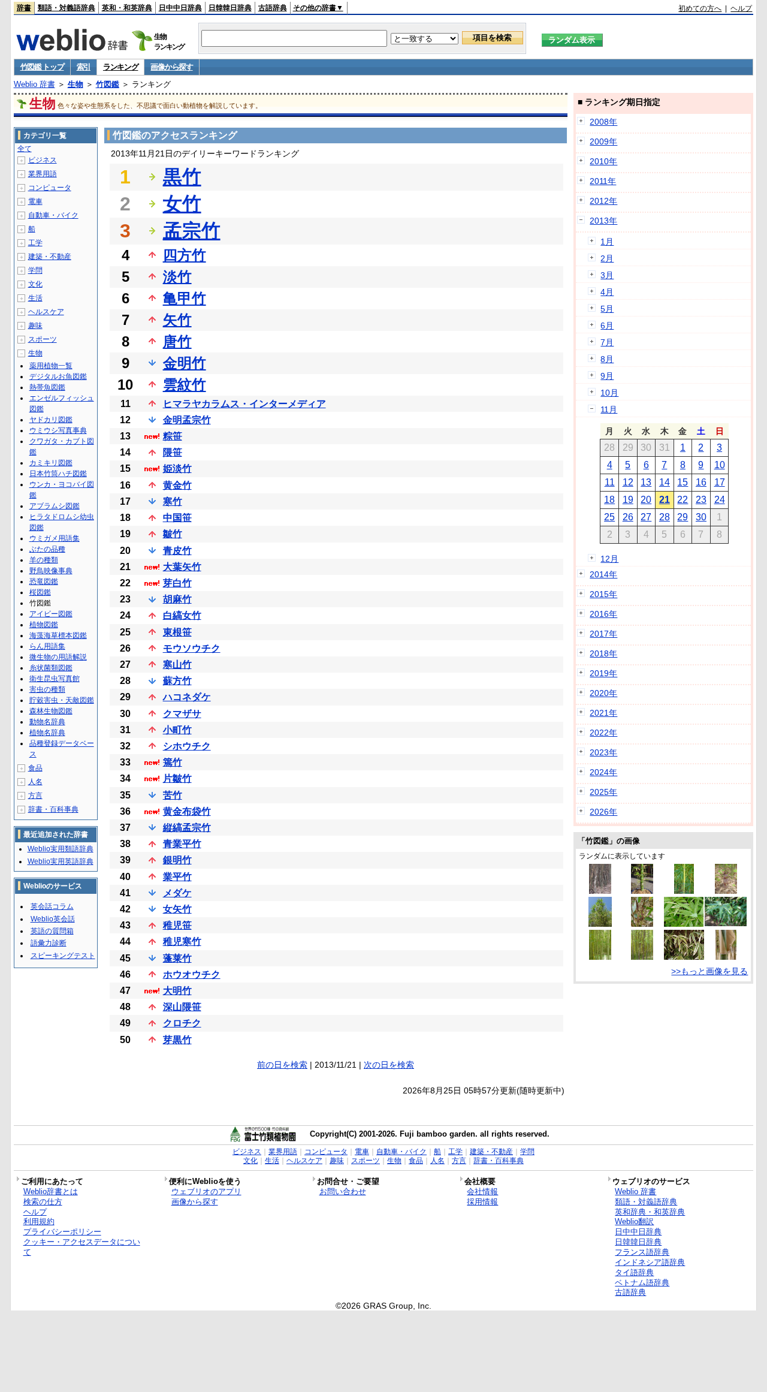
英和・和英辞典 (127, 7)
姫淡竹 (177, 468)
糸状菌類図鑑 (51, 668)
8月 (607, 359)
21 (664, 500)
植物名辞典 (47, 732)
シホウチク (187, 746)
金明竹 (184, 363)
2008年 (603, 121)
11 (610, 482)
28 (664, 517)
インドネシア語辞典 (650, 1262)
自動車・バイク (53, 215)
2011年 (603, 181)
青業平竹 (182, 844)
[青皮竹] (725, 957)
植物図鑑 (43, 624)
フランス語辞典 (642, 1252)
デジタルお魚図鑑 (58, 376)
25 (609, 517)
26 (628, 517)
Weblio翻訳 (634, 1221)
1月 (607, 241)
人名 (35, 782)
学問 (35, 270)
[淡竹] (726, 891)
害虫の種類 (47, 689)
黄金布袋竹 (187, 811)
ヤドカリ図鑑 (51, 419)
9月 (607, 376)
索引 (83, 66)
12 (628, 482)
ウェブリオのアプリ (206, 1191)
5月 (607, 309)
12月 (609, 559)
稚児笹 (177, 925)
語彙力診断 (49, 943)
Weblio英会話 (53, 919)
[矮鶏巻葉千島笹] (726, 923)
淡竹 (177, 277)
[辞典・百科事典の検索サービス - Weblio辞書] (72, 47)
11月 (608, 409)
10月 (609, 392)
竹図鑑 (107, 84)
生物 (75, 84)
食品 (35, 768)
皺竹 (172, 534)
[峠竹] (642, 924)
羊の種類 (43, 560)
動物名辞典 (47, 722)
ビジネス (42, 160)
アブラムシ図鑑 (54, 506)
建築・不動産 (49, 256)
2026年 (603, 811)
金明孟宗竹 (187, 420)
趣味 (35, 325)
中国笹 (177, 518)
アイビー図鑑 (51, 614)
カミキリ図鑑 (51, 463)
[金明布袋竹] (684, 891)
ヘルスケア (46, 312)
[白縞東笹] (683, 924)
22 (682, 500)
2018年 (603, 653)
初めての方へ (699, 8)
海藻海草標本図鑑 (58, 635)
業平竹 (177, 877)
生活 (35, 298)
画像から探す (171, 66)
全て (24, 148)
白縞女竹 (182, 615)
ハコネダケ (187, 697)
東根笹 (177, 632)
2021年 (603, 713)
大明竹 (177, 991)
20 (646, 500)
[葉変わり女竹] (599, 924)
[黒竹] (642, 957)
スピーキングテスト (63, 955)
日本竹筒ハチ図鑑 (58, 473)
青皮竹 (177, 551)
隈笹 (172, 452)
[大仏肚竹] (642, 891)
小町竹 (177, 730)
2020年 (603, 693)
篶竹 (172, 762)
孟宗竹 (192, 231)
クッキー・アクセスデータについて (81, 1247)
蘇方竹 (177, 681)
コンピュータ (49, 187)
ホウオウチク (192, 974)
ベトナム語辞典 (642, 1282)
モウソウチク (192, 648)
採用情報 (482, 1201)
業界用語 (42, 174)
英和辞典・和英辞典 (650, 1211)
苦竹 (172, 795)
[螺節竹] (600, 891)
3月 (607, 275)
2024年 (603, 772)
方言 (35, 795)
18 (609, 500)
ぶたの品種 (47, 549)
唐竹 (177, 341)
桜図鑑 (40, 592)
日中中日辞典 (180, 7)
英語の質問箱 (52, 931)
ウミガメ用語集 (54, 538)
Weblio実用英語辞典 (60, 861)
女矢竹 (177, 909)
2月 (607, 258)
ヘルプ (741, 8)
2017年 (603, 633)
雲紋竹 (184, 384)
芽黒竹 (177, 1040)
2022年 (603, 732)
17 (719, 482)
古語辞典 (272, 7)
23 (701, 500)
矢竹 (177, 320)
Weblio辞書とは (50, 1191)
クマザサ (182, 714)
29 (682, 517)
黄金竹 (177, 485)
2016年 (603, 614)
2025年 (603, 792)
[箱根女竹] (684, 957)
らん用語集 (47, 646)
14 (664, 482)
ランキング (120, 66)
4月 (607, 292)
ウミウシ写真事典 (58, 430)
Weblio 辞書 (34, 84)
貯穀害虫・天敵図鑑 (61, 700)
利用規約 (39, 1221)
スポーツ (42, 339)
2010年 (603, 161)
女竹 (182, 204)
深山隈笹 (182, 1007)
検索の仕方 (42, 1201)
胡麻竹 (177, 599)
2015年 (603, 594)
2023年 (603, 752)
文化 (35, 284)
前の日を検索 (282, 1064)
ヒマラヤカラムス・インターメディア (244, 404)
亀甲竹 (184, 298)
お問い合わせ (342, 1191)
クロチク (182, 1023)
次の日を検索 (389, 1064)
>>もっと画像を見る (709, 971)
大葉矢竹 (182, 567)
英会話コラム (52, 906)
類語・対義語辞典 (66, 7)
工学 (35, 243)
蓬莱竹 (177, 958)
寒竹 (172, 501)
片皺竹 (177, 778)
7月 (607, 342)
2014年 (603, 574)
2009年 (603, 141)
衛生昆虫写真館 (54, 678)
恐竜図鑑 (43, 581)
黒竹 (182, 177)
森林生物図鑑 (51, 711)
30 (701, 517)
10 (719, 465)
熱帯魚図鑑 (47, 387)
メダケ (177, 893)
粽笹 (172, 436)
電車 (35, 201)
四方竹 (184, 255)
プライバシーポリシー (62, 1231)
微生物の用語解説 (58, 657)
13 (646, 482)
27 (646, 517)
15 (682, 482)
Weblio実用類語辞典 (60, 849)
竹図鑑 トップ (42, 66)
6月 (607, 325)
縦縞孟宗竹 (187, 827)
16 (701, 482)
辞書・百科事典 (53, 809)
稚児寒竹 (182, 941)
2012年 (603, 201)
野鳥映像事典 (51, 571)
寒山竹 (177, 664)
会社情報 (482, 1191)
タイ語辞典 (634, 1272)
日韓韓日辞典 (230, 7)
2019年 (603, 673)
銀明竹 (177, 860)
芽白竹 (177, 583)
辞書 (24, 7)
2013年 (603, 220)
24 (719, 500)
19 (628, 500)
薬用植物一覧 (51, 365)
